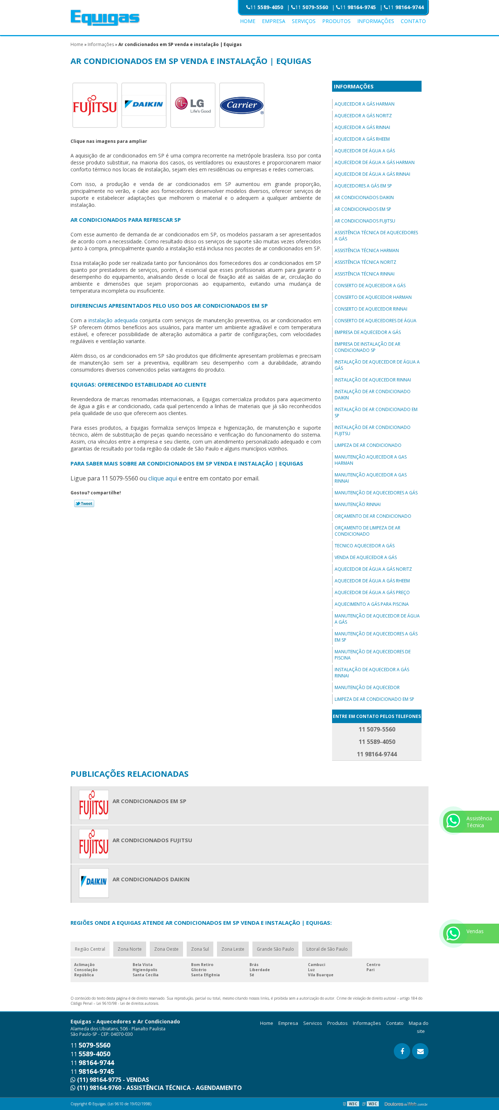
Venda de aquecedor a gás (366, 557)
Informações (375, 21)
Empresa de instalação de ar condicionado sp (367, 347)
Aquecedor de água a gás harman (375, 162)
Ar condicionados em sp (363, 209)
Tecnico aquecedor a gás (365, 546)
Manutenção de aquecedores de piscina (373, 655)
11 (266, 7)
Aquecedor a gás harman (365, 104)
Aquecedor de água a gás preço (372, 592)
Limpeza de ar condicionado (368, 445)
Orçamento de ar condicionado (373, 516)
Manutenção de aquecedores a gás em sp (376, 637)
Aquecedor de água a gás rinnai (372, 174)
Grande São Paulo (275, 949)
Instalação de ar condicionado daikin (373, 394)
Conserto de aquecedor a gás (370, 285)
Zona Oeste (166, 949)
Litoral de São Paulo (327, 949)
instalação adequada (113, 320)
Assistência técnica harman (367, 250)
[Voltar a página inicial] (105, 17)
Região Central (90, 949)
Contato (413, 21)
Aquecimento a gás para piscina (372, 604)
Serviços (304, 21)
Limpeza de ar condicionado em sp (374, 699)
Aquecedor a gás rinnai (362, 127)
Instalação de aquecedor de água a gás (377, 365)
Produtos (336, 21)
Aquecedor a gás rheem (362, 139)
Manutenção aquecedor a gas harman (371, 460)
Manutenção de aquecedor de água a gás (377, 619)
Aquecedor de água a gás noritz (373, 569)
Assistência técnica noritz (365, 262)
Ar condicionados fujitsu (365, 221)
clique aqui (162, 478)
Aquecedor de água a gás (365, 151)
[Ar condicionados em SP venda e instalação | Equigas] (95, 105)
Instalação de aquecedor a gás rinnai (372, 672)
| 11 (402, 7)
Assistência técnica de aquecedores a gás (376, 235)
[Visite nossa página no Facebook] (402, 1051)
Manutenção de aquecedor (367, 687)
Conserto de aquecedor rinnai (371, 309)
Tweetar (84, 503)
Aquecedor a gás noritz (363, 116)
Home (247, 21)
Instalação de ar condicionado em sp (376, 412)
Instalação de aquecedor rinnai (373, 380)
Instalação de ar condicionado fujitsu (373, 430)
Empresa (273, 21)
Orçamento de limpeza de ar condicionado (367, 531)
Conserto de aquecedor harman (373, 297)
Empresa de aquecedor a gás (368, 332)
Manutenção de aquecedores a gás (376, 493)
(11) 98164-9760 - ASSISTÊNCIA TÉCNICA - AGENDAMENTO (159, 1088)
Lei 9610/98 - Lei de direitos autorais (127, 1003)
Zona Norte (130, 949)
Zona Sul (200, 949)
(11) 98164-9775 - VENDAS (112, 1080)
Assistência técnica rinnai (365, 274)
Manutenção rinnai (358, 504)
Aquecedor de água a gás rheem (372, 581)
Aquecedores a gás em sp (363, 186)
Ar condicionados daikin (364, 197)
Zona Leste (232, 949)
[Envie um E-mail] (420, 1051)
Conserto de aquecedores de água (375, 321)
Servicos (312, 1023)
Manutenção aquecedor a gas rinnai (371, 478)
